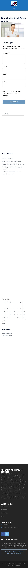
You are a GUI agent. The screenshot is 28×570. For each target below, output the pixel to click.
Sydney (18, 565)
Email (5, 74)
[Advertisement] (14, 134)
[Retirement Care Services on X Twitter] (7, 534)
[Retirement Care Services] (14, 3)
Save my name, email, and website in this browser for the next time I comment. (13, 93)
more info (21, 498)
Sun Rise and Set (7, 335)
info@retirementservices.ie (10, 527)
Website (5, 82)
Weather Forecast (7, 333)
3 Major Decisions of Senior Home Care (13, 164)
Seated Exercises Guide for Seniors (12, 161)
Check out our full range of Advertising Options (14, 552)
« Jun (3, 323)
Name (5, 66)
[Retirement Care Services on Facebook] (3, 534)
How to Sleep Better (8, 158)
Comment (6, 53)
